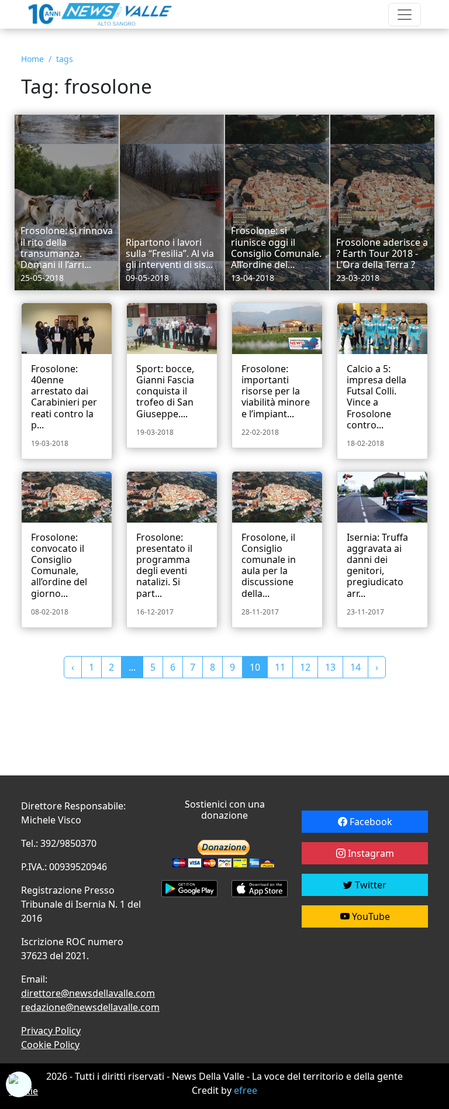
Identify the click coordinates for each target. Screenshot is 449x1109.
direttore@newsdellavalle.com (88, 993)
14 (355, 667)
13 (330, 667)
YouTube (370, 916)
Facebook (369, 821)
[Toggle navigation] (404, 14)
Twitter (369, 884)
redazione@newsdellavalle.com (90, 1007)
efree (245, 1090)
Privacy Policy (51, 1030)
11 (280, 667)
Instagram (370, 853)
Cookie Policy (50, 1044)
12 (305, 667)
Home (32, 58)
